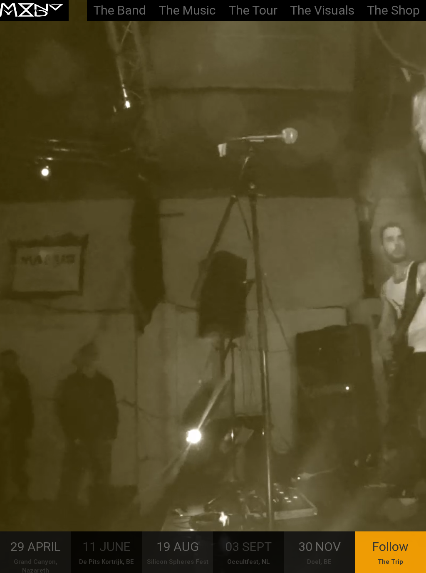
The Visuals (322, 10)
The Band (119, 10)
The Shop (393, 10)
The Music (187, 10)
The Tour (252, 10)
